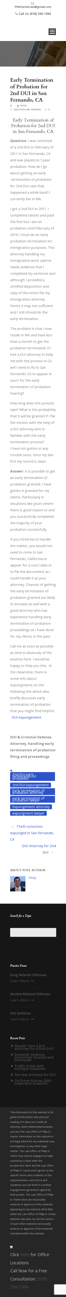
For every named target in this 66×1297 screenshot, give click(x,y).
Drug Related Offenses (28, 975)
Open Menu (52, 31)
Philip (23, 105)
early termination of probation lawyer (28, 799)
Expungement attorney (31, 806)
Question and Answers (27, 109)
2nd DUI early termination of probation (24, 776)
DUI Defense (20, 1013)
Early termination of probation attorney (28, 791)
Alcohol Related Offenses (30, 994)
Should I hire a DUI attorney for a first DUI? (34, 1047)
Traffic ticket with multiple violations (30, 1067)
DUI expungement (26, 717)
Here (24, 1254)
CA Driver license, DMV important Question (33, 1082)
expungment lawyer (28, 813)
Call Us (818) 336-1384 (35, 14)
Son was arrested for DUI (35, 1074)
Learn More (19, 981)
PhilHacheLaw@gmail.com (33, 7)
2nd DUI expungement (30, 785)
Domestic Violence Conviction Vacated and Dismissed (34, 1057)
